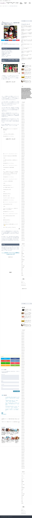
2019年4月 (22, 176)
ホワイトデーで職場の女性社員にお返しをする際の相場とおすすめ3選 (28, 70)
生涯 (25, 96)
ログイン (22, 281)
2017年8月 (22, 207)
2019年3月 (22, 178)
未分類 (22, 261)
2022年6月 (22, 128)
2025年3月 (22, 104)
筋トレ (22, 97)
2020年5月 (22, 162)
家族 (24, 94)
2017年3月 (22, 215)
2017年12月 (23, 201)
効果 (29, 93)
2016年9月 (22, 224)
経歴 (24, 97)
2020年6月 (22, 161)
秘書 (29, 96)
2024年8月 (22, 110)
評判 (29, 97)
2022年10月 (23, 122)
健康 (12, 3)
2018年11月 (23, 184)
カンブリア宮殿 (28, 88)
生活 (22, 264)
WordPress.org (23, 285)
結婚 (25, 97)
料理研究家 (23, 95)
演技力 (22, 96)
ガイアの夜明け (23, 89)
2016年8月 (22, 226)
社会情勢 (30, 3)
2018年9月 (22, 187)
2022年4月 (22, 130)
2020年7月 (22, 159)
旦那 (25, 95)
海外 (22, 262)
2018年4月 (22, 195)
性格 (2, 414)
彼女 (26, 94)
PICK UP (22, 88)
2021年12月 (23, 133)
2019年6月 (22, 173)
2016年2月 (22, 235)
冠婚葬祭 (25, 3)
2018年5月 (22, 193)
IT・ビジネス (16, 3)
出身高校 (27, 93)
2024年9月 (22, 108)
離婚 (25, 98)
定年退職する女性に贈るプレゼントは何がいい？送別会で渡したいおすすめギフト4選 (26, 73)
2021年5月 (22, 144)
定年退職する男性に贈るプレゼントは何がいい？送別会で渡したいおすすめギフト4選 (26, 78)
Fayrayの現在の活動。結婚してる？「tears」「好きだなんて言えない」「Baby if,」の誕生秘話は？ (12, 407)
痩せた (28, 96)
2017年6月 (22, 210)
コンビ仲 (30, 89)
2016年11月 (23, 221)
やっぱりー (6, 516)
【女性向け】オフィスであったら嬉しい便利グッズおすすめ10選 (26, 55)
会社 (26, 92)
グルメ (22, 247)
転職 (23, 98)
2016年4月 (22, 232)
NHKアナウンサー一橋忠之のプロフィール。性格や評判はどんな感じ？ (10, 422)
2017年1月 (22, 218)
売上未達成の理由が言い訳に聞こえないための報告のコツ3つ (26, 37)
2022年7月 (22, 127)
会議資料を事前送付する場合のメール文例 (26, 44)
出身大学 (24, 93)
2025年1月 (22, 107)
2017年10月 (23, 204)
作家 (30, 92)
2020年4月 (22, 164)
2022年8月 (22, 125)
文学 (22, 258)
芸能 (8, 3)
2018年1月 (22, 427)
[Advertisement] (16, 13)
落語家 (22, 275)
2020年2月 (22, 167)
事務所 (29, 91)
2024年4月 (22, 116)
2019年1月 (22, 181)
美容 (27, 97)
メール (2, 384)
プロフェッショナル (24, 91)
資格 (30, 97)
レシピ (27, 91)
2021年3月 (22, 147)
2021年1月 (22, 150)
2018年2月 (22, 198)
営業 (30, 93)
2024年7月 (22, 339)
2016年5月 (22, 230)
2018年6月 (22, 192)
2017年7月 (22, 209)
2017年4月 (22, 213)
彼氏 (28, 94)
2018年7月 (22, 190)
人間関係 (23, 92)
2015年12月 (23, 238)
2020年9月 (22, 156)
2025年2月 (22, 105)
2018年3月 (22, 424)
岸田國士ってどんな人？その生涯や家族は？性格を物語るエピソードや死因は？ (26, 33)
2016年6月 (22, 229)
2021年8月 (22, 139)
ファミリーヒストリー (27, 90)
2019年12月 (23, 170)
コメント (3, 374)
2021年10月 (23, 136)
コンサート (27, 89)
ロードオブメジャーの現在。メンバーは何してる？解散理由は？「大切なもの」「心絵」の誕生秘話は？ (12, 409)
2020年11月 (23, 153)
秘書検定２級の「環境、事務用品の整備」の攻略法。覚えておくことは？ (28, 81)
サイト (2, 387)
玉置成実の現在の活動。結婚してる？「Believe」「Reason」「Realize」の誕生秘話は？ (11, 401)
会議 (28, 92)
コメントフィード (23, 511)
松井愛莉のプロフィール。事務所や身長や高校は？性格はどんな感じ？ (10, 419)
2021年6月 (22, 142)
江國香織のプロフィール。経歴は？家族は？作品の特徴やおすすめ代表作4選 (26, 58)
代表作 (25, 92)
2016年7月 (22, 227)
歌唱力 (5, 414)
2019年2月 (22, 407)
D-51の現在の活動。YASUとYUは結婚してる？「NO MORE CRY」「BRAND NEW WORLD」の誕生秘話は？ (12, 398)
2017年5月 (22, 212)
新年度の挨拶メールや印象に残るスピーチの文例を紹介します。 (28, 66)
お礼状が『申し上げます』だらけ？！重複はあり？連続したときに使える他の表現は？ (26, 40)
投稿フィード (23, 282)
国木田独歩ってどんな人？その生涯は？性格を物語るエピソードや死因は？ (26, 30)
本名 (26, 95)
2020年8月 (22, 158)
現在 (24, 96)
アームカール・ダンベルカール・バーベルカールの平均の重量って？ (26, 48)
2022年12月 (23, 119)
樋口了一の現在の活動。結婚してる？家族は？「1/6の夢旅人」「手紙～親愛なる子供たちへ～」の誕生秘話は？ (12, 404)
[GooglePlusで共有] (10, 40)
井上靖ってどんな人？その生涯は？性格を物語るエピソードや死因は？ (26, 51)
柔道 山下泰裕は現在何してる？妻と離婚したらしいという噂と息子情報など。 (26, 26)
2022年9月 (22, 124)
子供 (23, 94)
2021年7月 (22, 141)
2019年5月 (22, 175)
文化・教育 (21, 3)
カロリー (25, 88)
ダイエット (23, 90)
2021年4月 (22, 145)
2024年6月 (22, 113)
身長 (22, 98)
